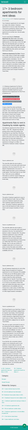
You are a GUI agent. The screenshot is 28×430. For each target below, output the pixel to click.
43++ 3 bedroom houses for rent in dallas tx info (14, 397)
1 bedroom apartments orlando (11, 99)
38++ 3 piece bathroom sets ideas (10, 419)
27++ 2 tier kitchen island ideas (10, 416)
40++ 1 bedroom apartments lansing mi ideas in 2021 (14, 401)
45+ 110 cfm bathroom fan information (11, 391)
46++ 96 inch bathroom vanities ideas (11, 408)
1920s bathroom (7, 104)
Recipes (4, 379)
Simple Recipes (6, 382)
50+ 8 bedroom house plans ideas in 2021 (12, 395)
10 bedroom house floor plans (11, 96)
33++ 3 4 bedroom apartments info (10, 405)
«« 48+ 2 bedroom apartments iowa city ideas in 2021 (6, 370)
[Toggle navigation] (25, 1)
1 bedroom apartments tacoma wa (12, 101)
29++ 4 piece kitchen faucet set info (11, 389)
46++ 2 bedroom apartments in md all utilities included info (13, 412)
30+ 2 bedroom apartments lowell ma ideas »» (19, 370)
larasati (4, 2)
